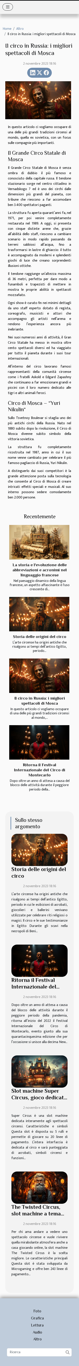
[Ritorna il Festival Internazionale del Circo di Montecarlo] (39, 742)
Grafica (37, 1318)
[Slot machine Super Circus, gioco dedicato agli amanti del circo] (39, 1071)
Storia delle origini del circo (39, 636)
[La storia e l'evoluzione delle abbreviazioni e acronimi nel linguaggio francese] (39, 542)
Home (7, 29)
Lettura (37, 1325)
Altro (20, 29)
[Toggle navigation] (7, 7)
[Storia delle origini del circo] (39, 614)
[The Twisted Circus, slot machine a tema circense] (39, 1188)
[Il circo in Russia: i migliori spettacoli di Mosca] (39, 675)
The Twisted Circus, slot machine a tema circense (36, 1213)
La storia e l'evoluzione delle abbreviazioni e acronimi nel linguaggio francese (40, 569)
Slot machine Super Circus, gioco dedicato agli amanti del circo (39, 1097)
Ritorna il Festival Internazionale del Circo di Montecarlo (39, 769)
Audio (37, 1332)
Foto (37, 1311)
